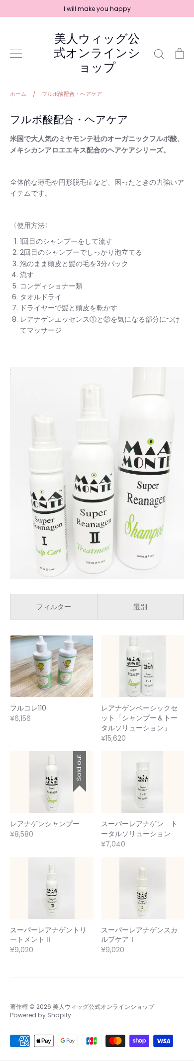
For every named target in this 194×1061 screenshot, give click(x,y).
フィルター (53, 607)
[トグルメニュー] (16, 53)
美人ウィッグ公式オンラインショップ (97, 53)
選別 (140, 607)
